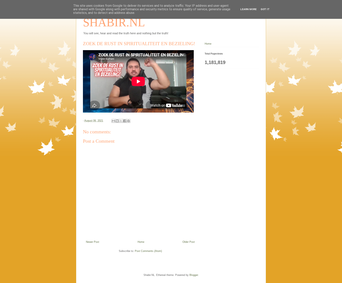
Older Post (188, 241)
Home (141, 241)
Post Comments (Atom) (148, 251)
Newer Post (92, 241)
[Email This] (113, 121)
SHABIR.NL (114, 22)
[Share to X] (121, 121)
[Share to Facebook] (125, 121)
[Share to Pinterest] (128, 121)
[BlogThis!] (117, 121)
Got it (265, 9)
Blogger (193, 274)
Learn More (248, 9)
